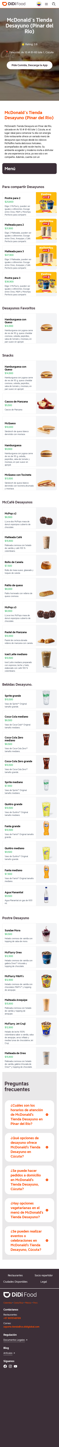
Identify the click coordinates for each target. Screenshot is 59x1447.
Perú (35, 1303)
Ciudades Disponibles (15, 1281)
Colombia (7, 1303)
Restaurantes (15, 1275)
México (28, 1303)
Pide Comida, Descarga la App (30, 65)
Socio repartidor (44, 1275)
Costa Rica (18, 1303)
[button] (29, 65)
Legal (44, 1281)
